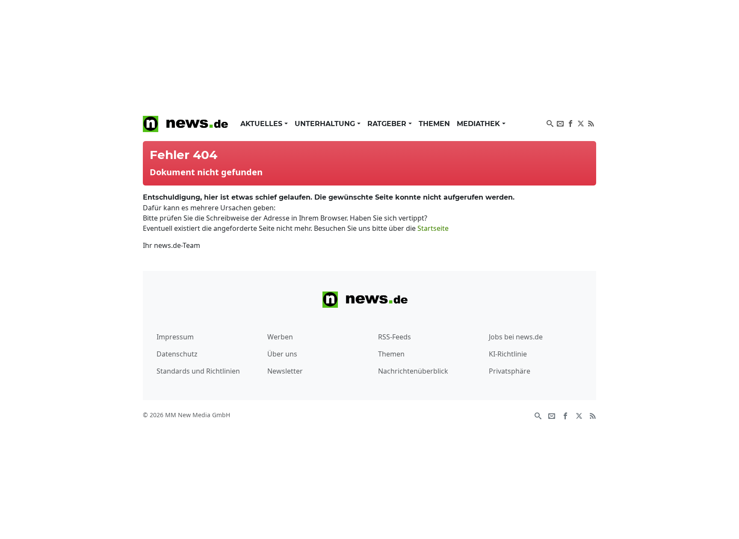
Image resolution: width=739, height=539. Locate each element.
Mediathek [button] (479, 124)
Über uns (282, 354)
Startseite (433, 228)
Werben (280, 337)
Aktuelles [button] (262, 124)
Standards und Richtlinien (198, 371)
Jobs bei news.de (516, 337)
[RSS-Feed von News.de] (591, 122)
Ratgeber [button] (387, 124)
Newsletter (285, 371)
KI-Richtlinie (508, 354)
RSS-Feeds (394, 337)
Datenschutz (177, 354)
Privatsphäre (509, 371)
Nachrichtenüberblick (413, 371)
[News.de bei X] (581, 122)
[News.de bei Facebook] (570, 122)
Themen (434, 124)
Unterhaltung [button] (326, 124)
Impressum (175, 337)
